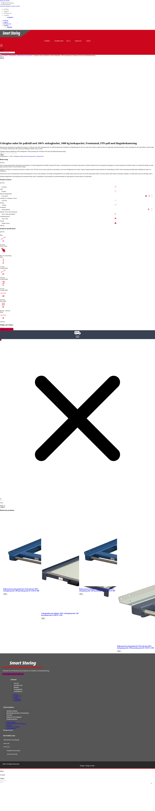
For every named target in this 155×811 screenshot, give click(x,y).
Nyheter (88, 41)
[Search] (0, 54)
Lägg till (2, 507)
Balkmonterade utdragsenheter (25, 55)
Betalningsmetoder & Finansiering (17, 713)
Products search (2, 50)
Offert (2, 154)
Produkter (47, 41)
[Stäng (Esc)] (5, 780)
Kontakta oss (8, 13)
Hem (1, 55)
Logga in (6, 11)
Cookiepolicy (18, 689)
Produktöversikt (59, 41)
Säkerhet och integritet (14, 717)
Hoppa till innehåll (4, 0)
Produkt (5, 55)
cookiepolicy (18, 691)
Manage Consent (8, 730)
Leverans (9, 715)
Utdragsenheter (12, 55)
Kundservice (78, 41)
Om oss (68, 41)
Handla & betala (11, 711)
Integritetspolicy (11, 719)
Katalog (6, 9)
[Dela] (4, 780)
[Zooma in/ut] (0, 780)
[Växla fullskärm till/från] (2, 780)
